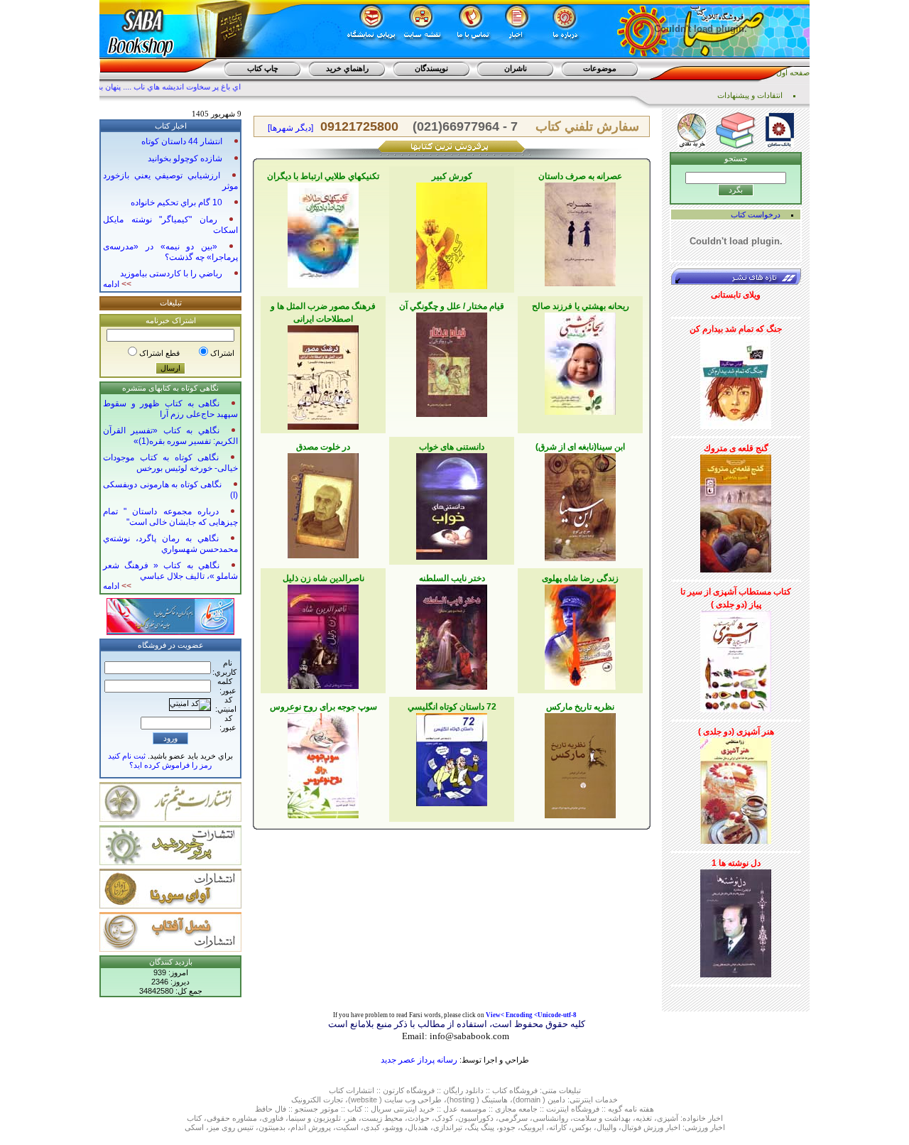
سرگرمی (513, 1118)
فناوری (272, 1118)
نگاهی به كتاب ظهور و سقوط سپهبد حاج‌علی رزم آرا (170, 408)
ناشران (515, 68)
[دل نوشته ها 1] (735, 921)
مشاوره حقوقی (232, 1118)
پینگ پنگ (480, 1127)
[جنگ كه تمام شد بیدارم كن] (735, 379)
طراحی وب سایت (413, 1099)
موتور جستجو (317, 1109)
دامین (556, 1099)
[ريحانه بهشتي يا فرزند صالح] (580, 361)
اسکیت (347, 1127)
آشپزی (667, 1118)
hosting (462, 1099)
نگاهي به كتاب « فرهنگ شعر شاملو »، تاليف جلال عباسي (170, 570)
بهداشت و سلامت (602, 1118)
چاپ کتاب (262, 68)
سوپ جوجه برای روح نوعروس (323, 707)
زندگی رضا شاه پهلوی (580, 578)
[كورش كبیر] (451, 233)
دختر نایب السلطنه (452, 578)
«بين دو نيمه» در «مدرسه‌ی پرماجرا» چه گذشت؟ (170, 252)
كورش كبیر (452, 176)
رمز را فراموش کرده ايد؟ (170, 765)
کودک (444, 1118)
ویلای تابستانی (736, 295)
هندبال (418, 1127)
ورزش (653, 1127)
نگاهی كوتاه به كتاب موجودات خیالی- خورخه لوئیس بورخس (170, 462)
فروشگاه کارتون (409, 1090)
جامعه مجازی (516, 1109)
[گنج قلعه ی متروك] (735, 511)
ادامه (117, 284)
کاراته (558, 1127)
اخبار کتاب (171, 125)
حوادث (419, 1118)
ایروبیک (532, 1127)
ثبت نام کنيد (127, 755)
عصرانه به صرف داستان (580, 176)
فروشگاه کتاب (515, 1090)
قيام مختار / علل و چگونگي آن (451, 306)
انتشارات (360, 1090)
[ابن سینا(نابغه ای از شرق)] (580, 504)
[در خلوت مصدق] (323, 503)
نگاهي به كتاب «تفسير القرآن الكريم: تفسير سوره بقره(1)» (170, 435)
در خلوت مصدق (323, 447)
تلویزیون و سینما (314, 1118)
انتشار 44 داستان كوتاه (181, 141)
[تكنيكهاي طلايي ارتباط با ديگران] (323, 232)
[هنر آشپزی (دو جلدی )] (735, 788)
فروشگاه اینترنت (572, 1109)
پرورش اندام (310, 1127)
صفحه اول (793, 72)
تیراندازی (447, 1127)
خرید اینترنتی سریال (403, 1109)
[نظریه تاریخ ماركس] (580, 763)
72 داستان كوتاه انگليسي (452, 707)
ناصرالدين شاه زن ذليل (323, 578)
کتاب (336, 1090)
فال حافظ (270, 1109)
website (364, 1099)
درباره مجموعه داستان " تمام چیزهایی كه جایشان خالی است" (170, 516)
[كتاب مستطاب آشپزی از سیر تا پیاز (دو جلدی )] (735, 659)
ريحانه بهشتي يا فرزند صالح (580, 306)
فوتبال (631, 1127)
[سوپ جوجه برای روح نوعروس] (323, 763)
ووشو (394, 1127)
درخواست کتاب (755, 214)
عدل (450, 1109)
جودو (507, 1127)
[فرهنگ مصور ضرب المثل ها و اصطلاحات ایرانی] (323, 375)
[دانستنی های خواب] (451, 504)
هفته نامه (639, 1109)
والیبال (606, 1127)
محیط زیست (382, 1118)
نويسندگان (431, 68)
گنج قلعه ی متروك (736, 448)
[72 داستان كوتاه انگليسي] (451, 757)
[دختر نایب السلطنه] (451, 634)
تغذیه (644, 1118)
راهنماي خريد (347, 68)
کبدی (372, 1127)
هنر (351, 1118)
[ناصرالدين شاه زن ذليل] (323, 634)
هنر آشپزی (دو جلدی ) (736, 732)
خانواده (694, 1118)
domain (528, 1099)
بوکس (582, 1127)
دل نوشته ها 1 (736, 863)
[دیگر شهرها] (290, 128)
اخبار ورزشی (705, 1127)
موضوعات (599, 68)
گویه (615, 1109)
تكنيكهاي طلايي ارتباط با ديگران (323, 176)
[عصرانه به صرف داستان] (580, 232)
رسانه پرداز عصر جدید (419, 1060)
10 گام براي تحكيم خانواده (176, 202)
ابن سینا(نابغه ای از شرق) (580, 447)
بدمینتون (271, 1127)
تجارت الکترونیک (317, 1099)
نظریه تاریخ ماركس (580, 707)
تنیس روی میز (231, 1127)
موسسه (473, 1109)
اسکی (194, 1127)
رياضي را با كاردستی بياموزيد (171, 273)
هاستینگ (494, 1099)
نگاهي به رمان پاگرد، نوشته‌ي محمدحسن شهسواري (170, 543)
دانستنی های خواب (451, 447)
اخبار (715, 1118)
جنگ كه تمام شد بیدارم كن (736, 329)
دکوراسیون (476, 1118)
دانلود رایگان (463, 1090)
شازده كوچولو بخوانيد (185, 158)
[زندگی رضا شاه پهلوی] (580, 634)
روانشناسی (550, 1118)
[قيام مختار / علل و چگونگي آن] (451, 362)
